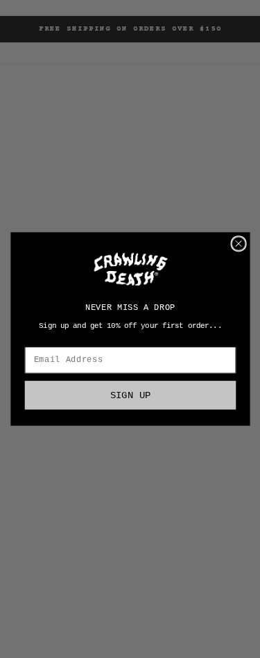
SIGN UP (130, 395)
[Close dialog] (238, 244)
